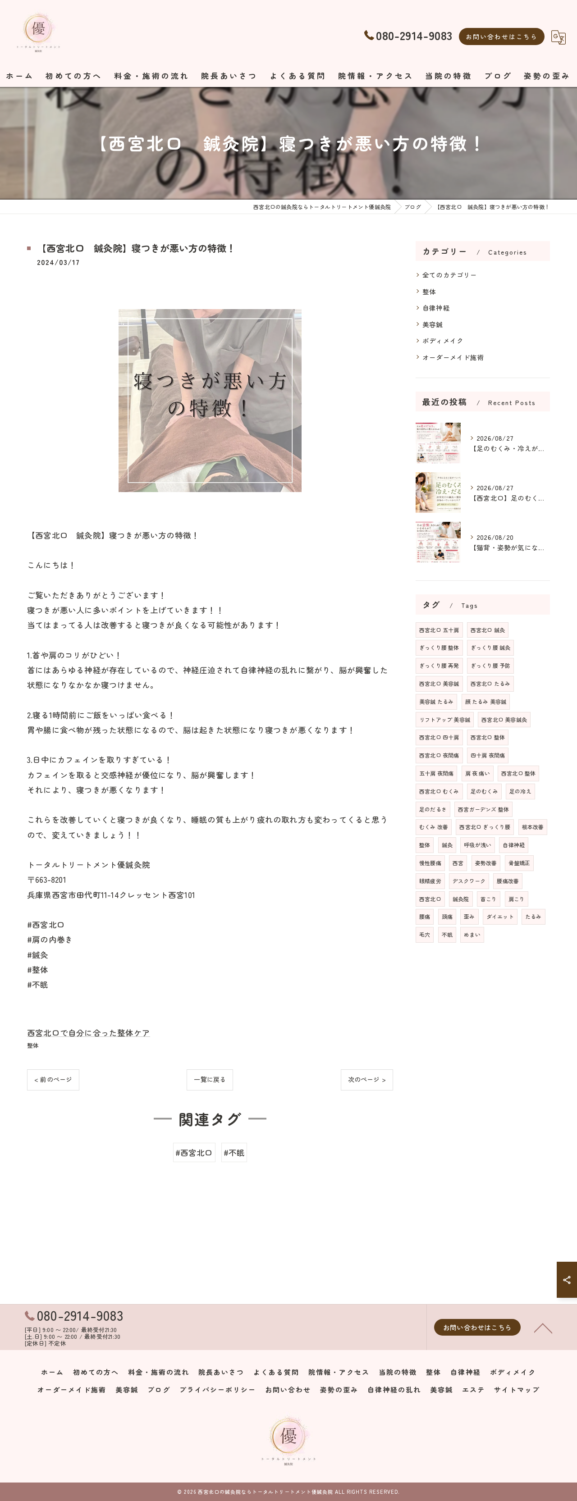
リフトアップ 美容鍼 (444, 719)
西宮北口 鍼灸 (488, 630)
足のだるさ (433, 809)
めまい (472, 934)
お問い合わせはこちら (502, 36)
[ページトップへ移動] (543, 1328)
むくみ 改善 (433, 826)
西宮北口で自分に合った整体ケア (88, 1032)
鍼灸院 (461, 899)
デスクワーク (469, 881)
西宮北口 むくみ (439, 791)
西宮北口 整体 (488, 737)
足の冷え (520, 791)
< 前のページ (53, 1079)
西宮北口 (430, 899)
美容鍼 (432, 324)
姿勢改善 (486, 863)
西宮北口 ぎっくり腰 (484, 826)
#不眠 (234, 1152)
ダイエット (500, 916)
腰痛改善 (508, 881)
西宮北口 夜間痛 (439, 755)
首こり (489, 899)
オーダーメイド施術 (453, 357)
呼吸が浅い (477, 845)
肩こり (516, 899)
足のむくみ (484, 791)
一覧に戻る (210, 1079)
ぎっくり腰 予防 (491, 665)
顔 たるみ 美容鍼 (486, 701)
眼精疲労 (430, 881)
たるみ (533, 916)
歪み (469, 916)
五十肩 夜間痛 (436, 773)
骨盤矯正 (519, 863)
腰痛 (424, 916)
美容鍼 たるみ (436, 701)
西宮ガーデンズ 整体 (483, 809)
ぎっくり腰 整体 (439, 647)
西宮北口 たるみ (491, 683)
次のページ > (367, 1079)
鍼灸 (447, 845)
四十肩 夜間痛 (488, 755)
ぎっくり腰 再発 (439, 665)
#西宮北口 (194, 1152)
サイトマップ (517, 1389)
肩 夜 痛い (477, 773)
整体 (33, 1045)
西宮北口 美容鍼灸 (504, 719)
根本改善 (533, 826)
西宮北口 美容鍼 (439, 683)
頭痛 (447, 916)
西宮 (458, 863)
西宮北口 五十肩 (439, 630)
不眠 (447, 934)
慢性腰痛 (430, 863)
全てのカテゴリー (449, 274)
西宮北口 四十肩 (439, 737)
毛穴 (424, 934)
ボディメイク (442, 340)
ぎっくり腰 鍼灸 (491, 647)
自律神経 (436, 307)
